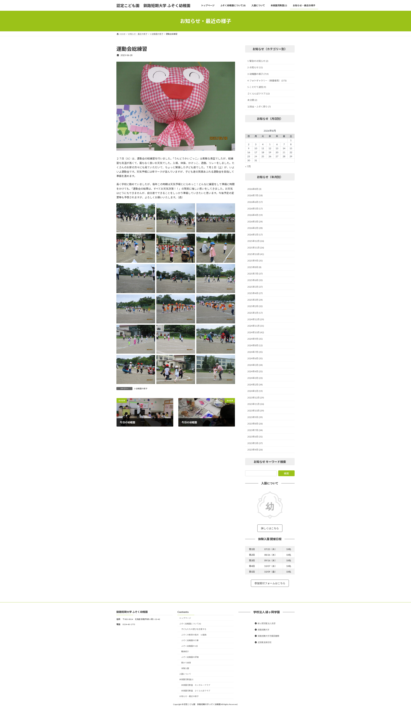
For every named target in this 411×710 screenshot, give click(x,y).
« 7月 (248, 166)
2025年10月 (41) (255, 254)
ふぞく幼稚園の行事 (190, 640)
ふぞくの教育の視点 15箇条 (194, 635)
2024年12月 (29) (255, 319)
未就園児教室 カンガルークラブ (195, 685)
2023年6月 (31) (255, 436)
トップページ (185, 618)
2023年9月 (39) (255, 417)
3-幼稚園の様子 (140, 388)
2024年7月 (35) (255, 352)
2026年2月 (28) (255, 228)
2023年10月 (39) (255, 410)
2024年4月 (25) (255, 371)
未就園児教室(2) (186, 679)
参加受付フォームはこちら (269, 583)
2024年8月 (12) (255, 345)
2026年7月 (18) (255, 195)
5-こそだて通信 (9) (256, 87)
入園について (185, 674)
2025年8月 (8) (254, 267)
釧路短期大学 (263, 629)
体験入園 (185, 668)
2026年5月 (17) (255, 208)
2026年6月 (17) (255, 202)
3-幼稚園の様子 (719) (258, 74)
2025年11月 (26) (255, 247)
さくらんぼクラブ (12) (258, 93)
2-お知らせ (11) (255, 67)
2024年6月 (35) (255, 358)
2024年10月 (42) (255, 332)
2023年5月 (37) (255, 443)
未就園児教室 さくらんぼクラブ (195, 690)
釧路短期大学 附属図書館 (268, 636)
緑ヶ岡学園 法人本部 (266, 623)
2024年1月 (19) (255, 391)
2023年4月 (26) (255, 449)
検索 (286, 473)
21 (284, 152)
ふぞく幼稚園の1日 (189, 646)
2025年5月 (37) (255, 286)
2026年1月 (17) (255, 234)
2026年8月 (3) (254, 189)
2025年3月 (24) (255, 299)
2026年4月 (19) (255, 215)
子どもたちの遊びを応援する (193, 629)
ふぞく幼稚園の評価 (190, 657)
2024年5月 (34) (255, 365)
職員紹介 (185, 651)
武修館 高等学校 (264, 642)
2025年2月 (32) (255, 306)
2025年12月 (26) (255, 241)
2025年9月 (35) (255, 260)
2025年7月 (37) (255, 273)
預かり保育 (186, 662)
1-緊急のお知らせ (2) (257, 61)
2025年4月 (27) (255, 293)
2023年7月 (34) (255, 430)
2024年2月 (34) (255, 384)
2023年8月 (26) (255, 423)
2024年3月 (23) (255, 378)
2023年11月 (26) (255, 404)
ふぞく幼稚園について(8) (190, 623)
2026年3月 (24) (255, 221)
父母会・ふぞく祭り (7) (259, 106)
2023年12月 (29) (255, 397)
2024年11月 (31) (255, 325)
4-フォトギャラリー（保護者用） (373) (267, 80)
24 (255, 156)
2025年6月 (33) (255, 280)
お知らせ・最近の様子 (189, 696)
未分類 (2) (252, 100)
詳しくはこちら (270, 528)
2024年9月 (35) (255, 339)
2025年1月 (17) (255, 312)
